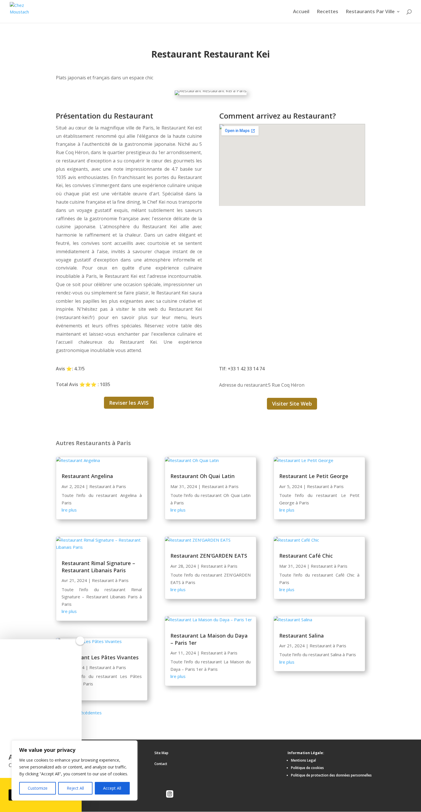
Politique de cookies (307, 767)
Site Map (161, 752)
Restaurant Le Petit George (313, 476)
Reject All (75, 788)
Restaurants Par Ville (370, 12)
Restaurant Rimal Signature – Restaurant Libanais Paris (98, 567)
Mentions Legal (303, 760)
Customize (38, 788)
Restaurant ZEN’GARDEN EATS (208, 555)
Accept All (112, 788)
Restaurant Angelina (87, 476)
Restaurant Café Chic (306, 555)
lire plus (69, 510)
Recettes (327, 12)
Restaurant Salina (301, 635)
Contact (160, 763)
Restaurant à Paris (107, 486)
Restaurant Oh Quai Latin (202, 476)
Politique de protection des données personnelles (331, 775)
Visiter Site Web (292, 403)
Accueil (301, 12)
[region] (74, 770)
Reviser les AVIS (129, 402)
